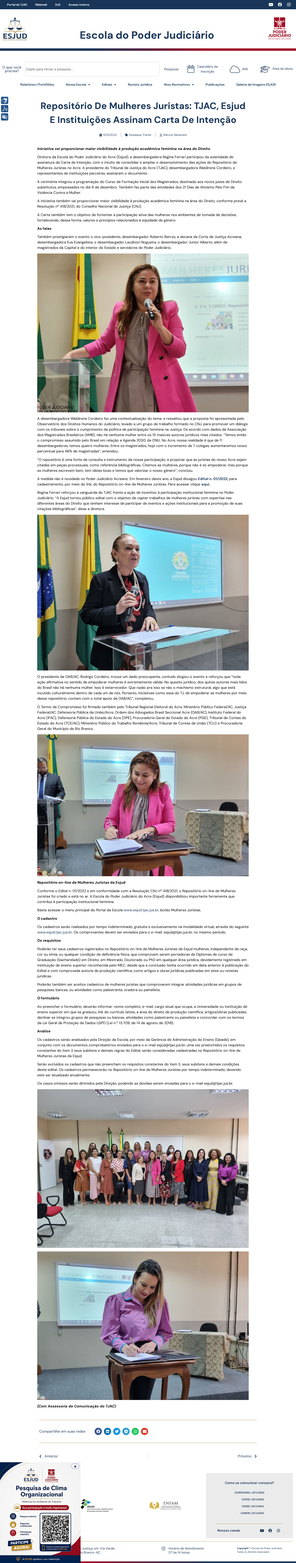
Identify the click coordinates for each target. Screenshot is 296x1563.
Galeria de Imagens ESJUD (256, 84)
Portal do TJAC (17, 4)
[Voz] (4, 108)
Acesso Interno (78, 4)
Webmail (41, 4)
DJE (57, 4)
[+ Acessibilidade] (4, 117)
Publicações (215, 84)
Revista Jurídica (140, 84)
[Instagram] (289, 5)
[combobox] (92, 69)
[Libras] (4, 100)
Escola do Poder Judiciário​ (147, 35)
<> (239, 67)
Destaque (135, 135)
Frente (147, 135)
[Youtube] (271, 5)
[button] (98, 1431)
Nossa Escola (76, 84)
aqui (205, 484)
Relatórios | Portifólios (37, 84)
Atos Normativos (177, 84)
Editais (107, 84)
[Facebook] (280, 5)
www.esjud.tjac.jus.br (141, 910)
